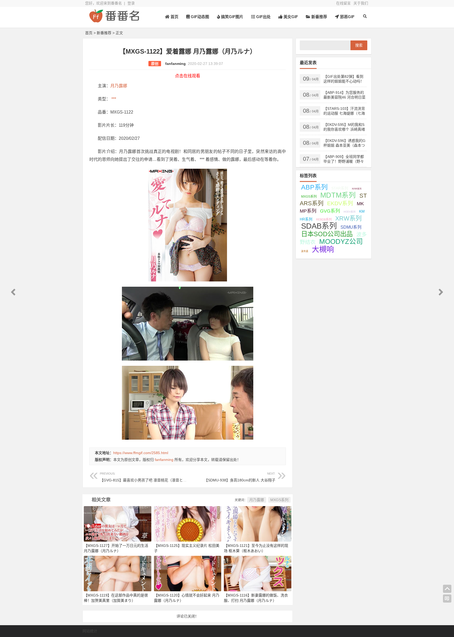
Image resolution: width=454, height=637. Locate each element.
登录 (131, 3)
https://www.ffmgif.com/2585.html (140, 453)
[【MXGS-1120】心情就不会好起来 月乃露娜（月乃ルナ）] (187, 573)
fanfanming (175, 63)
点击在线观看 (187, 76)
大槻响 (323, 249)
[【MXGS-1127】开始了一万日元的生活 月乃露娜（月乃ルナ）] (117, 523)
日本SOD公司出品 (327, 234)
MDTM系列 (338, 195)
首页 (173, 16)
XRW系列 (348, 218)
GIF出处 (263, 16)
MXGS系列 (279, 500)
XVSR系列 (357, 189)
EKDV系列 (340, 203)
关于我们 (360, 3)
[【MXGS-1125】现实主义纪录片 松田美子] (187, 523)
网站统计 (89, 631)
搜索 (359, 45)
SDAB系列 (319, 226)
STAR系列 (339, 188)
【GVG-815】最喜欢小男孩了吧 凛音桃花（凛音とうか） (147, 477)
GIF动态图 (199, 16)
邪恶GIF (346, 16)
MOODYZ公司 (341, 241)
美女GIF (290, 16)
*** (113, 99)
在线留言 (343, 3)
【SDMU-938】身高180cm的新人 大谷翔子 (239, 477)
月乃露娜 (118, 86)
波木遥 (304, 251)
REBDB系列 (324, 219)
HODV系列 (349, 211)
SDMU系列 (351, 227)
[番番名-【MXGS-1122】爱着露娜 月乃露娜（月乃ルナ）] (114, 20)
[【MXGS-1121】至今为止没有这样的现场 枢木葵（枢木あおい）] (257, 523)
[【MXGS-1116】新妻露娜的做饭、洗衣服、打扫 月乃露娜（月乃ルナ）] (257, 573)
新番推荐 (318, 16)
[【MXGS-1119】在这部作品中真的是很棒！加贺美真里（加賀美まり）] (117, 573)
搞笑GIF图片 (231, 16)
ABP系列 (314, 187)
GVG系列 (330, 211)
